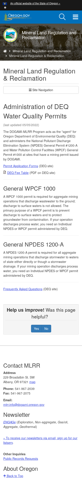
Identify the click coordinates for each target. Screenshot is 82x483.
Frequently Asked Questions (22, 289)
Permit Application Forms (20, 166)
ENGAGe (9, 422)
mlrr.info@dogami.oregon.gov (23, 404)
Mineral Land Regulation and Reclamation (42, 51)
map (32, 382)
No (46, 328)
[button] (5, 7)
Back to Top (14, 476)
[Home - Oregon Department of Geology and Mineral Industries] (5, 51)
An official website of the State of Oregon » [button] (35, 3)
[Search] (62, 17)
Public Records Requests (20, 458)
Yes (36, 328)
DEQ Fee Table (18, 172)
